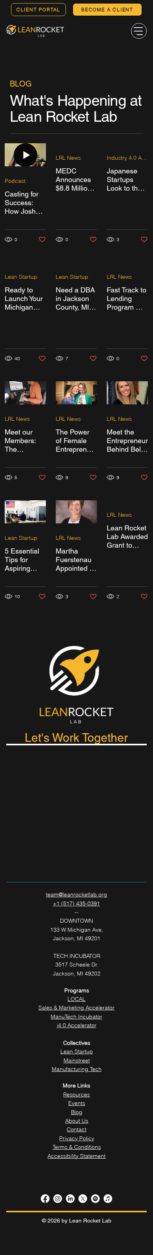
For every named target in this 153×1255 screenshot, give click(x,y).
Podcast (15, 180)
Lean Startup (21, 276)
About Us (76, 1120)
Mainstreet (77, 1060)
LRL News (68, 157)
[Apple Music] (108, 1198)
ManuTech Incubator (76, 1016)
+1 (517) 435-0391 (76, 903)
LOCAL (76, 999)
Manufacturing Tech (77, 1069)
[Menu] (139, 31)
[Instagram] (57, 1198)
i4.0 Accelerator (77, 1025)
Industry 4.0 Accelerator (127, 157)
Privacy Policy (76, 1138)
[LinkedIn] (70, 1198)
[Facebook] (45, 1198)
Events (76, 1103)
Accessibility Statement (76, 1155)
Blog (76, 1112)
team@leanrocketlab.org (76, 894)
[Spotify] (95, 1198)
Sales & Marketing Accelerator (76, 1007)
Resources (76, 1094)
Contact (76, 1129)
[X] (82, 1198)
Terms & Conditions (77, 1146)
